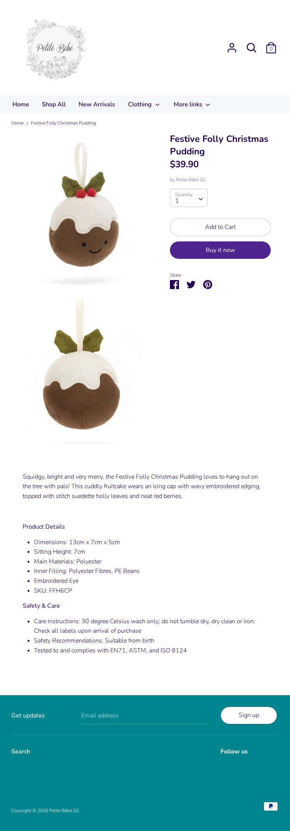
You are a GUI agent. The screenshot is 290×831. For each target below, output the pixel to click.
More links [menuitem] (189, 104)
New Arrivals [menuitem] (97, 104)
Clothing (140, 104)
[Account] (231, 44)
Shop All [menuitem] (54, 104)
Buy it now (220, 250)
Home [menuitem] (20, 104)
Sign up (249, 715)
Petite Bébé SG (191, 180)
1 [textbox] (177, 201)
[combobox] (189, 198)
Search (20, 751)
